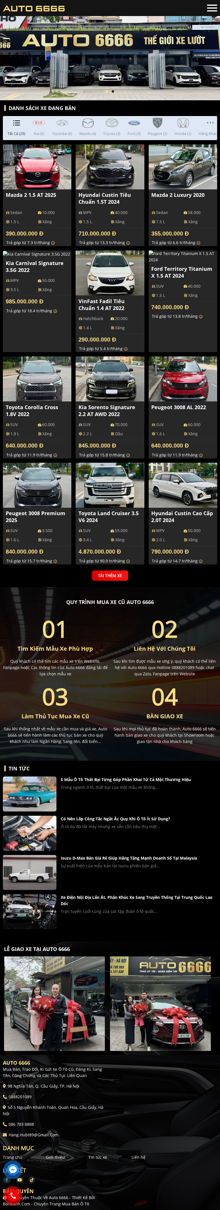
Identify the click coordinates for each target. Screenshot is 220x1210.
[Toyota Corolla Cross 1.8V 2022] (37, 378)
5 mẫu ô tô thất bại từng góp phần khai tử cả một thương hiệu (126, 779)
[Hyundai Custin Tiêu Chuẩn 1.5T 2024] (110, 166)
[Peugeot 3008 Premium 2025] (37, 484)
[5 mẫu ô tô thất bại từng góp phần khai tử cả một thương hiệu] (29, 793)
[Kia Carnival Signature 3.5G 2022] (36, 253)
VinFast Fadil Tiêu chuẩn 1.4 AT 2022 (101, 304)
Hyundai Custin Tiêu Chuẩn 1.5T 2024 (104, 198)
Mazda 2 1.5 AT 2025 (31, 194)
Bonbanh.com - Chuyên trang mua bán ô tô (46, 1204)
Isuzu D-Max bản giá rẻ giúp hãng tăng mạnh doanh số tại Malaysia (129, 858)
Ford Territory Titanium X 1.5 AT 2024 (181, 272)
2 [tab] (113, 92)
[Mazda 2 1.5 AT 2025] (37, 166)
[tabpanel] (110, 50)
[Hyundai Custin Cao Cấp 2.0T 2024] (183, 484)
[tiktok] (30, 1179)
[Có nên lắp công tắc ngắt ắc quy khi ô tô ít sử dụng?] (29, 833)
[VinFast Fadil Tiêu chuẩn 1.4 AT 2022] (110, 272)
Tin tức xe (98, 1157)
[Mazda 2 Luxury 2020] (183, 166)
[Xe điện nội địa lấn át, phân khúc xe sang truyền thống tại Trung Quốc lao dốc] (29, 911)
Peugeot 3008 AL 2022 (178, 407)
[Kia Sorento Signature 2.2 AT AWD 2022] (110, 378)
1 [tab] (107, 92)
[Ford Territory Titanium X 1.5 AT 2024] (183, 256)
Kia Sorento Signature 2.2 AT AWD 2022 (106, 410)
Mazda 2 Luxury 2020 (178, 194)
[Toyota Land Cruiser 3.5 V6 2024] (110, 484)
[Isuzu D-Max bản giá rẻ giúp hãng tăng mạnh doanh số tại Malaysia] (29, 872)
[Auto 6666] (34, 8)
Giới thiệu (55, 1157)
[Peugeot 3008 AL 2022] (183, 378)
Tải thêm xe (110, 575)
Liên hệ (138, 1157)
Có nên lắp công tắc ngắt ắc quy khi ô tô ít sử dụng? (115, 818)
